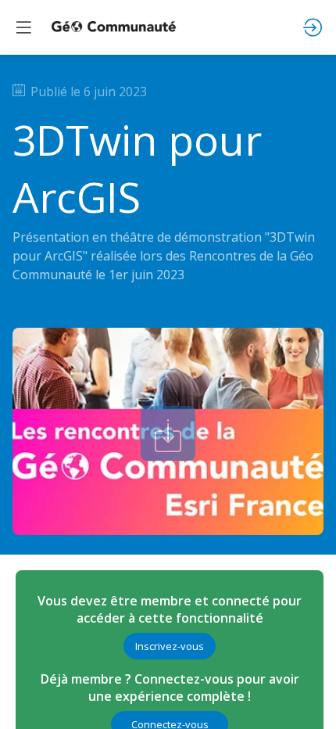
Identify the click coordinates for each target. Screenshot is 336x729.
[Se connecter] (312, 27)
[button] (169, 646)
